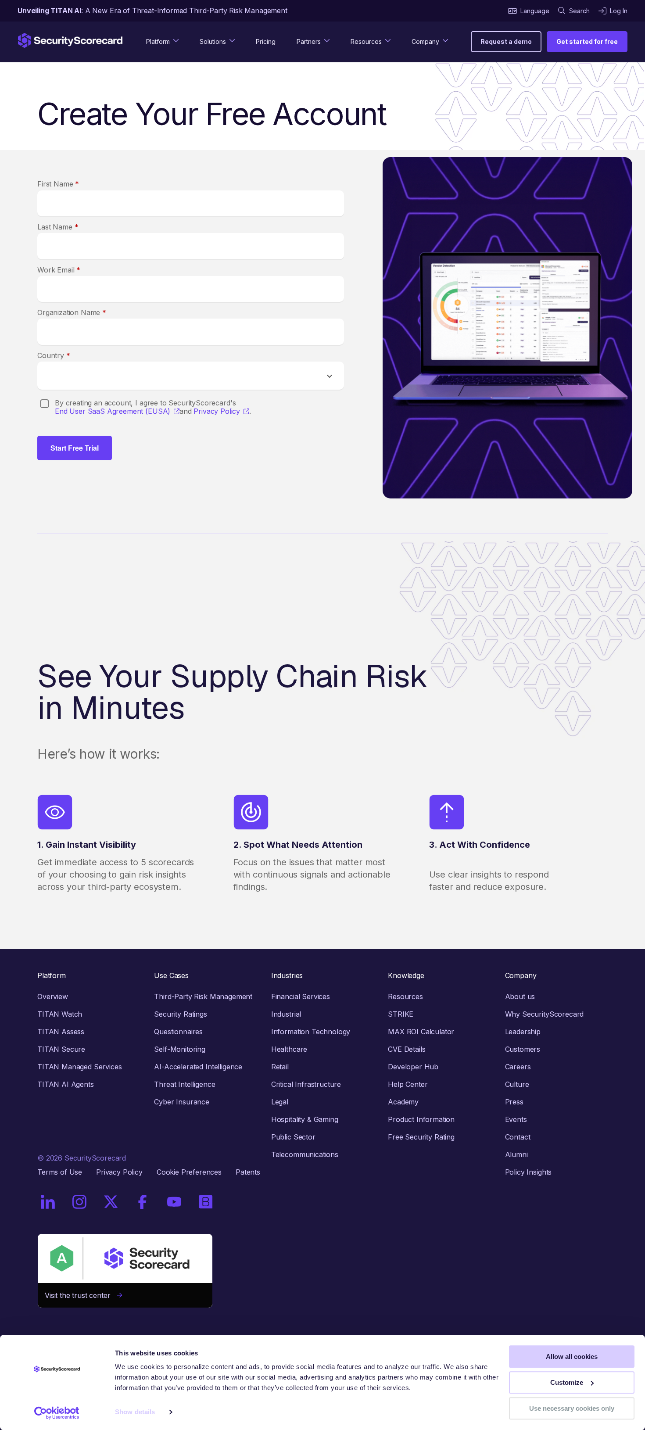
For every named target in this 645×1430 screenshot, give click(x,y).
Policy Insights (528, 1172)
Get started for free (587, 41)
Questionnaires (178, 1031)
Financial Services (300, 996)
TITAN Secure (61, 1049)
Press (514, 1101)
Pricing (266, 41)
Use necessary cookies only (571, 1408)
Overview (52, 996)
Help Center (407, 1084)
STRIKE (400, 1014)
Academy (403, 1101)
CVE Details (406, 1049)
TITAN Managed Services (79, 1066)
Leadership (523, 1031)
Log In (618, 10)
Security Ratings (180, 1014)
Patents (248, 1172)
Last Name (57, 226)
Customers (523, 1049)
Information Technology (310, 1031)
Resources (405, 996)
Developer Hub (413, 1066)
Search (579, 10)
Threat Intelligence (184, 1084)
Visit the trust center (81, 1295)
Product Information (421, 1119)
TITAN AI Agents (65, 1084)
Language (534, 10)
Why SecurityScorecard (544, 1014)
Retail (280, 1066)
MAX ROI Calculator (421, 1031)
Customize (566, 1382)
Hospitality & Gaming (304, 1119)
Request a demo (506, 41)
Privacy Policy (217, 411)
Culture (517, 1084)
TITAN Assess (60, 1031)
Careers (518, 1066)
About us (520, 996)
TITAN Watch (59, 1014)
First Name (58, 183)
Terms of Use (59, 1172)
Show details (135, 1412)
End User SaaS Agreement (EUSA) (112, 411)
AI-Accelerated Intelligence (198, 1066)
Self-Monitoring (179, 1049)
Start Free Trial (74, 448)
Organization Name (71, 312)
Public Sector (293, 1137)
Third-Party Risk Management (203, 996)
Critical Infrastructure (306, 1084)
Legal (279, 1101)
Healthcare (289, 1049)
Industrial (286, 1014)
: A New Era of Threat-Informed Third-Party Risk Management (152, 10)
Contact (517, 1137)
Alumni (516, 1154)
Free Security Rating (421, 1137)
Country (53, 355)
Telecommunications (304, 1154)
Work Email (58, 269)
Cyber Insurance (181, 1101)
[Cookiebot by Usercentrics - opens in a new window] (56, 1412)
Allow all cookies (572, 1356)
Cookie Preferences (189, 1172)
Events (516, 1119)
